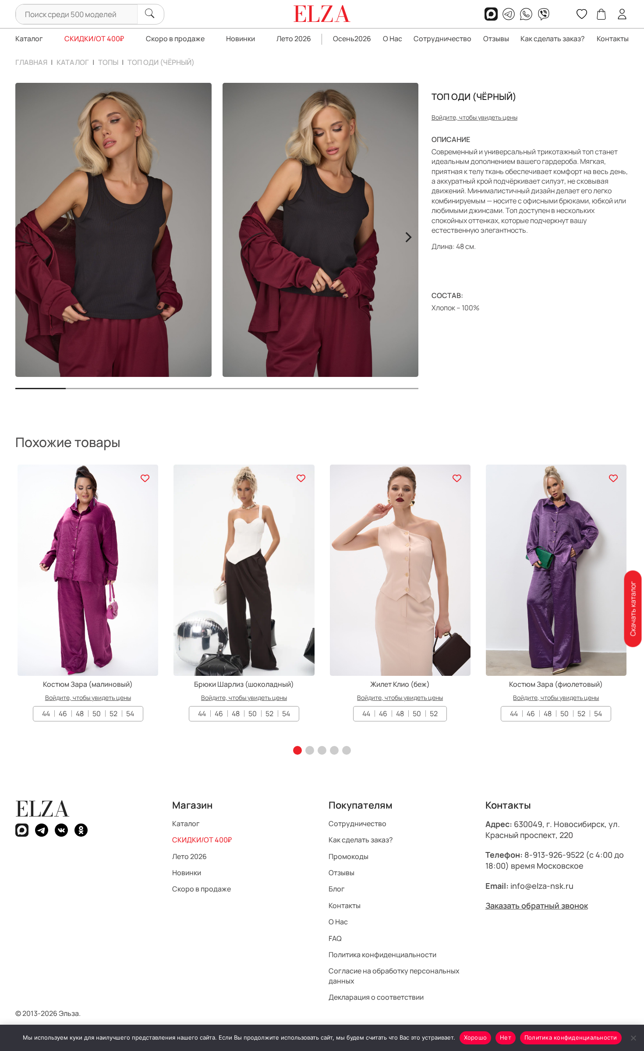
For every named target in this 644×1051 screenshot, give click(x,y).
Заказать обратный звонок (536, 905)
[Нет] (633, 1037)
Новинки (240, 38)
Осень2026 (352, 38)
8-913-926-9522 (554, 854)
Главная (31, 62)
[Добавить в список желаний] (145, 478)
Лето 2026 (293, 38)
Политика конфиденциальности (382, 954)
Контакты (613, 38)
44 (46, 713)
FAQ (335, 938)
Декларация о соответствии (376, 997)
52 (113, 713)
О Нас (392, 38)
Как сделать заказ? (552, 38)
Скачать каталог (632, 609)
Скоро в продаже (175, 38)
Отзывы (496, 38)
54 (130, 713)
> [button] (408, 235)
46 (63, 713)
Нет (505, 1037)
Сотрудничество (442, 38)
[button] (297, 750)
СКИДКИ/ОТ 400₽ (94, 38)
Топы (108, 62)
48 (80, 713)
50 (96, 713)
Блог (337, 889)
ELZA (42, 809)
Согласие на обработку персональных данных (394, 975)
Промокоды (348, 856)
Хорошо (475, 1037)
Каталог (29, 38)
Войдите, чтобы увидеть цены (474, 117)
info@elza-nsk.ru (541, 885)
